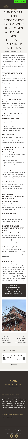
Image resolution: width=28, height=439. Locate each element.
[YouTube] (16, 436)
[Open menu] (25, 6)
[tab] (11, 364)
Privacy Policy (9, 433)
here (8, 287)
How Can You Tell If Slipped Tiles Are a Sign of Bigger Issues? (20, 339)
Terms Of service (18, 433)
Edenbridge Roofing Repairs (11, 51)
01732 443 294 (20, 1)
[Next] (24, 358)
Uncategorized (13, 9)
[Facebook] (11, 436)
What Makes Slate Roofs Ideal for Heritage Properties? (7, 339)
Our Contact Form (6, 421)
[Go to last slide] (4, 358)
